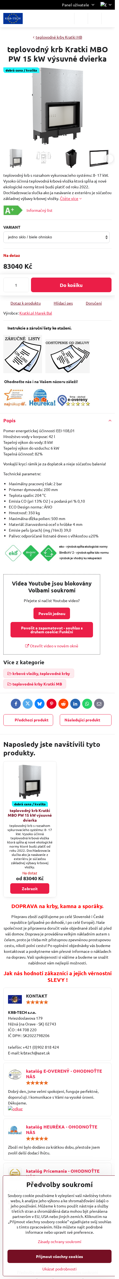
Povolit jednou (51, 613)
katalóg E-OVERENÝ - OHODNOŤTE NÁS (64, 1073)
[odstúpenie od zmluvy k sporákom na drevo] (67, 371)
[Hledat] (81, 18)
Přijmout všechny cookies (59, 1256)
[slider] (37, 1002)
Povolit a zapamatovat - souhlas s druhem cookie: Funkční (52, 629)
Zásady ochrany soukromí (59, 1241)
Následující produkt (82, 719)
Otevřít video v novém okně (53, 645)
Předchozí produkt (31, 719)
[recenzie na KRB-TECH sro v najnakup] (15, 404)
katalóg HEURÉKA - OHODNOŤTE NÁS (61, 1129)
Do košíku (71, 285)
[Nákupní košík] (94, 18)
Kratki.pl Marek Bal (35, 312)
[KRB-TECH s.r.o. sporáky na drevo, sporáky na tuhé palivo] (57, 1109)
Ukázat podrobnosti (59, 1268)
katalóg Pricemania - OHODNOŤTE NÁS (63, 1173)
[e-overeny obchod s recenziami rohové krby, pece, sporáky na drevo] (73, 404)
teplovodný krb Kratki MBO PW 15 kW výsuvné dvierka (30, 815)
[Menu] (108, 18)
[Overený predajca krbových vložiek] (42, 404)
